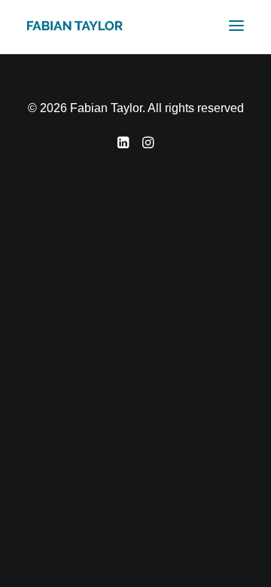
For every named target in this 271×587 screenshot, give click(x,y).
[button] (236, 25)
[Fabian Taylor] (75, 25)
